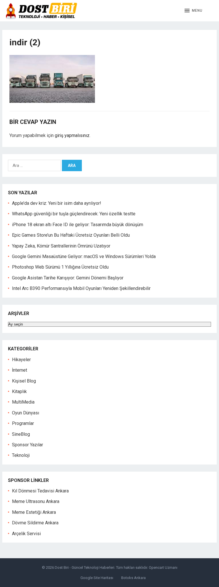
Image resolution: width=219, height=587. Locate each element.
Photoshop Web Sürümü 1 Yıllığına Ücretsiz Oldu (60, 267)
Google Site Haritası (96, 578)
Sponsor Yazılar (27, 444)
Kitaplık (19, 391)
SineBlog (21, 434)
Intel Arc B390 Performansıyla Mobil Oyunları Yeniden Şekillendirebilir (81, 288)
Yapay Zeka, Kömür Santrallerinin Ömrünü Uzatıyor (61, 246)
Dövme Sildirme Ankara (35, 522)
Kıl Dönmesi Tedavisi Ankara (40, 491)
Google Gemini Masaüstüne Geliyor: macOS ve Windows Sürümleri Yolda (84, 256)
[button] (193, 11)
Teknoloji (21, 455)
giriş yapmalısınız (72, 135)
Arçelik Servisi (26, 533)
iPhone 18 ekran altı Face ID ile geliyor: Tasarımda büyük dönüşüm (77, 224)
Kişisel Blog (24, 381)
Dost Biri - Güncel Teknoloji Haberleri (84, 567)
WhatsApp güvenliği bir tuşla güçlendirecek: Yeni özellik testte (73, 213)
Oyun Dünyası (25, 413)
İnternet (19, 370)
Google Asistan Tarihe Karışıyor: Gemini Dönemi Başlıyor (67, 278)
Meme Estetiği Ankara (34, 512)
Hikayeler (21, 359)
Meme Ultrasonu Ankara (35, 501)
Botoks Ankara (133, 578)
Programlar (23, 423)
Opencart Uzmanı (163, 567)
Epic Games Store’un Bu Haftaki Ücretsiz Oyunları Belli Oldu (71, 235)
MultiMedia (23, 402)
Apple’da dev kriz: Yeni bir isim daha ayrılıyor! (56, 203)
